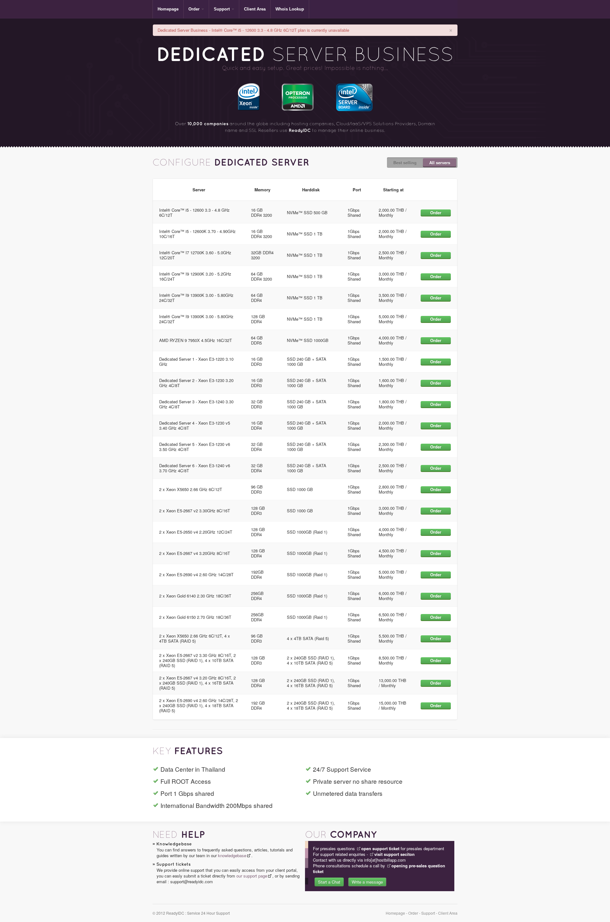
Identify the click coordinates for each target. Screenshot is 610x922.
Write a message (367, 882)
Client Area (255, 9)
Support (222, 9)
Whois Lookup (289, 9)
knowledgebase (232, 855)
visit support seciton (394, 854)
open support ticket (380, 848)
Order (194, 9)
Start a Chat (329, 882)
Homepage (168, 9)
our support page (251, 876)
